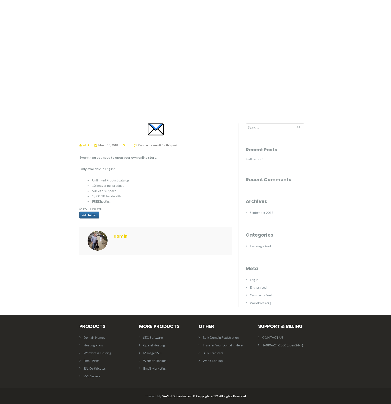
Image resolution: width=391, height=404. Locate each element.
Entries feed (258, 287)
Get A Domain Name (179, 12)
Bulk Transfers (213, 353)
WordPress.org (260, 303)
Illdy (158, 396)
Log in (254, 280)
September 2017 (261, 212)
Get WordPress (244, 12)
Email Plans (91, 361)
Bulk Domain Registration (221, 337)
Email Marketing (155, 368)
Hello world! (254, 159)
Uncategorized (260, 246)
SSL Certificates (94, 368)
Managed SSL (152, 353)
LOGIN (269, 12)
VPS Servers (91, 376)
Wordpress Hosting (97, 353)
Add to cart (89, 215)
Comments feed (261, 295)
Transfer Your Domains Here (223, 345)
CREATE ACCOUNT (297, 12)
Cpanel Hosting (154, 345)
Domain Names (94, 337)
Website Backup (155, 361)
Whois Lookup (213, 361)
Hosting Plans (213, 12)
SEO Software (153, 337)
